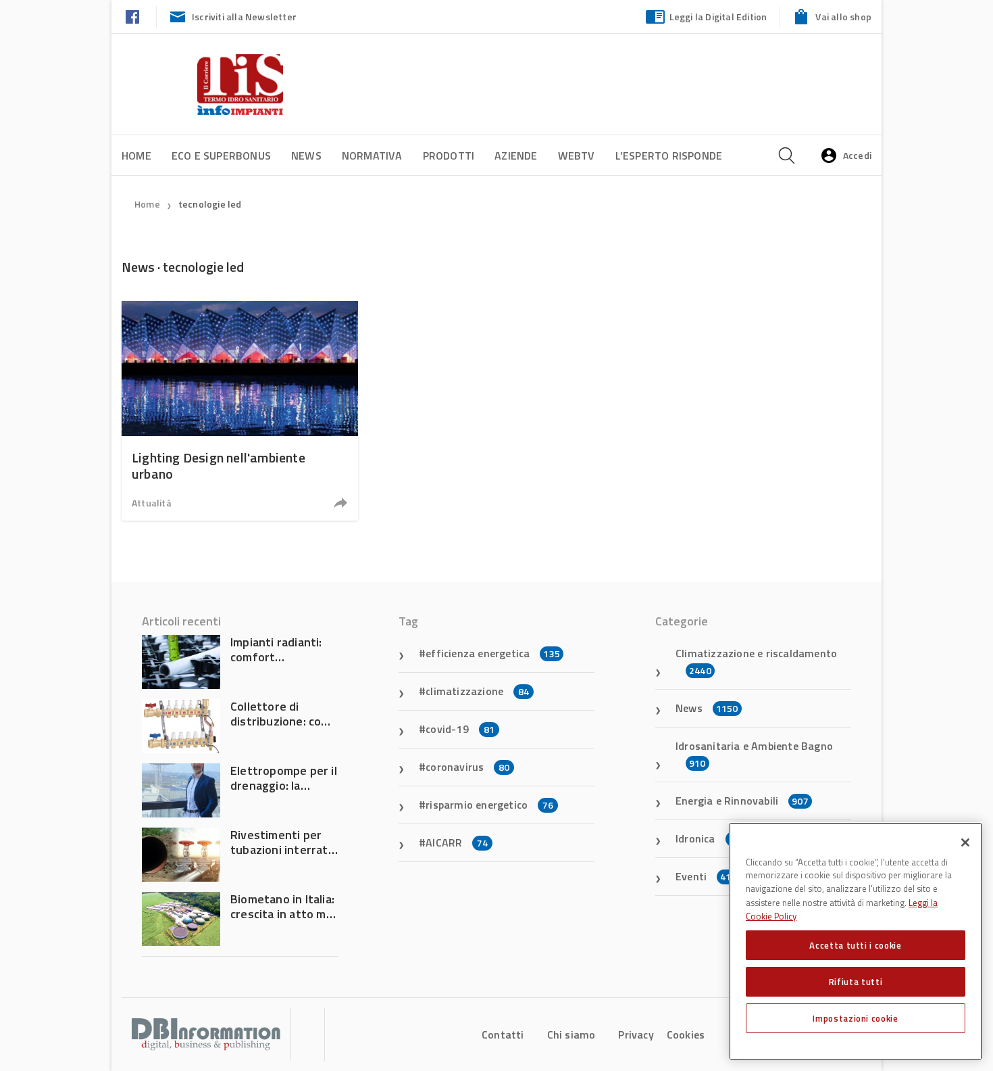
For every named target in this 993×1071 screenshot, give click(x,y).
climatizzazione (477, 691)
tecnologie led (210, 204)
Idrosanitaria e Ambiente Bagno (754, 754)
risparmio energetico (489, 804)
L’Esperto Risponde (669, 155)
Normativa (372, 155)
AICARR (457, 842)
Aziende (515, 155)
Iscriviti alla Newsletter (244, 16)
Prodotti (449, 155)
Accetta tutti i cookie (855, 945)
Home (136, 155)
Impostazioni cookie (855, 1018)
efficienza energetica (493, 653)
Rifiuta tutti (856, 982)
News (306, 155)
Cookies (686, 1034)
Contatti (503, 1034)
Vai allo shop (843, 16)
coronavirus (467, 767)
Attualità (152, 503)
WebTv (576, 155)
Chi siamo (571, 1034)
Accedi (857, 155)
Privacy (635, 1034)
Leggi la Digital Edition (718, 16)
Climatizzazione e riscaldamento (756, 661)
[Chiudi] (965, 842)
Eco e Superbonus (221, 155)
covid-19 (460, 729)
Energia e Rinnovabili (742, 800)
